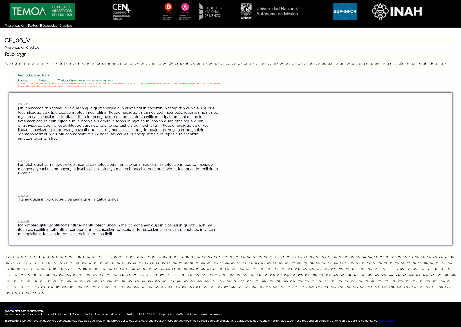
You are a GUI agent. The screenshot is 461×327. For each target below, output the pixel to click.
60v (215, 263)
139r (321, 274)
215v (41, 293)
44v (37, 263)
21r (222, 63)
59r (197, 263)
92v (145, 269)
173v (346, 281)
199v (261, 287)
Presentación (15, 25)
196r (211, 287)
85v (61, 269)
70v (336, 263)
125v (135, 274)
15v (159, 63)
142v (369, 274)
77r (409, 263)
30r (330, 63)
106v (326, 269)
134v (258, 274)
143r (376, 274)
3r (33, 63)
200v (276, 287)
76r (397, 263)
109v (369, 269)
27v (300, 63)
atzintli (58, 134)
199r (254, 287)
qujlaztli (191, 225)
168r (271, 281)
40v (441, 256)
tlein (198, 108)
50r (101, 263)
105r (304, 269)
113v (421, 269)
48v (84, 263)
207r (370, 287)
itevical (116, 134)
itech (127, 169)
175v (373, 281)
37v (419, 63)
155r (89, 281)
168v (278, 281)
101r (248, 269)
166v (249, 281)
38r (425, 63)
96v (192, 269)
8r (79, 63)
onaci (137, 169)
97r (197, 269)
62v (239, 263)
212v (447, 287)
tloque (114, 112)
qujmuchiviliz (145, 125)
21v (228, 63)
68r (305, 263)
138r (307, 274)
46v (60, 263)
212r (441, 287)
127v (162, 274)
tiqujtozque (61, 112)
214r (21, 293)
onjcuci (39, 169)
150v (29, 281)
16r (165, 63)
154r (75, 281)
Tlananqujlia (29, 199)
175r (366, 281)
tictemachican (30, 121)
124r (115, 274)
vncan (173, 229)
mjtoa (62, 121)
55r (158, 263)
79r (432, 263)
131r (211, 274)
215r (35, 293)
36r (401, 63)
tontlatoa (69, 117)
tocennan (186, 169)
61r (221, 263)
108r (347, 269)
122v (94, 274)
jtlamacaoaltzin (38, 108)
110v (382, 269)
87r (79, 269)
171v (319, 281)
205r (340, 287)
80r (443, 263)
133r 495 (23, 195)
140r (335, 274)
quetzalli (96, 130)
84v (49, 269)
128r (169, 274)
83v (37, 269)
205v (348, 287)
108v (354, 269)
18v (193, 63)
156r (102, 281)
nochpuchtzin (146, 134)
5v (56, 63)
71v (347, 263)
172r (326, 281)
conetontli (79, 229)
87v (85, 269)
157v (122, 281)
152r (48, 281)
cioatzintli (133, 108)
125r (128, 274)
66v (287, 263)
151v (42, 281)
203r (311, 287)
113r (415, 269)
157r (116, 281)
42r (7, 263)
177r (393, 281)
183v (36, 287)
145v (411, 274)
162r (185, 281)
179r (421, 281)
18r (187, 63)
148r (446, 274)
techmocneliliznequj (175, 112)
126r (141, 274)
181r (449, 281)
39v (443, 63)
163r (199, 281)
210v (421, 287)
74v (380, 263)
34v (383, 63)
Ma (20, 225)
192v (163, 287)
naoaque (129, 112)
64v (263, 263)
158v (136, 281)
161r (171, 281)
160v (165, 281)
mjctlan (24, 117)
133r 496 (23, 221)
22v (240, 63)
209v (407, 287)
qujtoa (113, 199)
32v (359, 63)
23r (246, 63)
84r (43, 269)
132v (230, 274)
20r (211, 63)
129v (189, 274)
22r (234, 63)
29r (318, 63)
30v (336, 63)
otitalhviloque (30, 125)
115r (441, 269)
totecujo (59, 108)
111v (395, 269)
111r (389, 269)
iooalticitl (26, 173)
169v (292, 281)
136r (279, 274)
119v (54, 274)
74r (375, 263)
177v (400, 281)
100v (241, 269)
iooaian (49, 117)
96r (186, 269)
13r (131, 63)
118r (34, 274)
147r (432, 274)
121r (75, 274)
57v (186, 263)
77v (414, 263)
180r (434, 281)
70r (330, 263)
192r (156, 287)
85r (55, 269)
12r (120, 63)
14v (148, 63)
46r (54, 263)
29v (324, 63)
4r (42, 63)
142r (363, 274)
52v (129, 263)
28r (306, 63)
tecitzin (206, 169)
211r (428, 287)
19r (199, 63)
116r (8, 274)
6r (61, 63)
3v (38, 63)
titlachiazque (40, 130)
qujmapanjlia (105, 108)
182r (15, 287)
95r (174, 269)
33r (365, 63)
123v (108, 274)
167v (263, 281)
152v (55, 281)
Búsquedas (48, 25)
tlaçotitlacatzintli (61, 225)
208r (385, 287)
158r (129, 281)
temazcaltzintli (150, 229)
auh (189, 108)
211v (434, 287)
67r (294, 263)
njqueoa (59, 164)
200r (268, 287)
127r (155, 274)
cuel (212, 108)
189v (122, 287)
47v (72, 263)
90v (122, 269)
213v (14, 293)
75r (386, 263)
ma (119, 117)
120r (61, 274)
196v (219, 287)
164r (213, 281)
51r (113, 263)
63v (251, 263)
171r (313, 281)
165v (235, 281)
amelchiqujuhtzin (35, 164)
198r (239, 287)
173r (339, 281)
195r (198, 287)
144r (390, 274)
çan (147, 112)
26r (282, 63)
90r (116, 269)
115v (448, 269)
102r (261, 269)
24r (258, 63)
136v (286, 274)
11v (115, 63)
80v (449, 263)
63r (245, 263)
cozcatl (81, 130)
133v (244, 274)
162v (192, 281)
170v (306, 281)
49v (95, 263)
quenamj (80, 108)
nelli (95, 125)
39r (437, 63)
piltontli (57, 229)
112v (408, 269)
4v (47, 63)
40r (435, 256)
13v (137, 63)
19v (205, 63)
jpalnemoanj (175, 117)
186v (79, 287)
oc (153, 112)
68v (312, 263)
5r (52, 63)
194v (191, 287)
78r (420, 263)
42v (13, 263)
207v (377, 287)
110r (376, 269)
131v (217, 274)
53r (135, 263)
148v (453, 274)
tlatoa (101, 199)
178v (414, 281)
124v (121, 274)
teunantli (85, 225)
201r (283, 287)
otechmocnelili (90, 112)
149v (15, 281)
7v (74, 63)
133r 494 (23, 160)
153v (68, 281)
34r (377, 63)
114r (428, 269)
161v (178, 281)
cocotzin (155, 108)
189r (114, 287)
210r (414, 287)
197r (226, 287)
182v (22, 287)
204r (326, 287)
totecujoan (106, 164)
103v (283, 269)
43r (19, 263)
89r (104, 269)
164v (221, 281)
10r (98, 63)
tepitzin (171, 134)
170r (299, 281)
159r (143, 281)
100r (233, 269)
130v (204, 274)
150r (22, 281)
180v (442, 281)
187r (86, 287)
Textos (32, 25)
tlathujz (126, 125)
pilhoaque (54, 199)
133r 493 (23, 104)
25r (270, 63)
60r (209, 263)
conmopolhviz (77, 134)
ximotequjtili (35, 225)
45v (48, 263)
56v (175, 263)
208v (392, 287)
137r (293, 274)
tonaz (113, 125)
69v (324, 263)
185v (64, 287)
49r (90, 263)
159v (150, 281)
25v (276, 63)
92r (139, 269)
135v (272, 274)
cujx (46, 112)
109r (361, 269)
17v (182, 63)
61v (227, 263)
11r (109, 63)
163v (206, 281)
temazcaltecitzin (76, 234)
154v (82, 281)
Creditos (32, 47)
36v (407, 63)
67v (299, 263)
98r (209, 269)
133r (237, 274)
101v (255, 269)
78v (426, 263)
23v (252, 63)
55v (163, 263)
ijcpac (23, 130)
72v (358, 263)
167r (256, 281)
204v (333, 287)
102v (269, 269)
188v (108, 287)
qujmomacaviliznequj (124, 130)
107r (333, 269)
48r (78, 263)
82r (19, 269)
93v (156, 269)
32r (353, 63)
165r (228, 281)
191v (149, 287)
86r (67, 269)
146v (425, 274)
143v (383, 274)
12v (125, 63)
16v (171, 63)
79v (438, 263)
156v (109, 281)
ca (140, 112)
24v (263, 63)
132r (224, 274)
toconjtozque (29, 112)
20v (216, 63)
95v (180, 269)
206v (363, 287)
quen (169, 121)
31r (342, 63)
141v (356, 274)
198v (247, 287)
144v (397, 274)
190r (129, 287)
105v (311, 269)
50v (107, 263)
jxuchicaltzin (88, 169)
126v (148, 274)
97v (203, 269)
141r (349, 274)
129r (183, 274)
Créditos (66, 25)
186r (71, 287)
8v (83, 63)
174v (359, 281)
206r (355, 287)
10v (104, 63)
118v (41, 274)
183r (29, 287)
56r (169, 263)
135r (265, 274)
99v (227, 269)
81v (13, 269)
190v (136, 287)
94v (168, 269)
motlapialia (27, 234)
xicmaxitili (36, 229)
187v (93, 287)
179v (427, 281)
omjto (105, 121)
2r (24, 63)
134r (251, 274)
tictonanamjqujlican (141, 164)
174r (353, 281)
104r (290, 269)
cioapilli (171, 225)
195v (204, 287)
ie (205, 108)
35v (395, 63)
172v (333, 281)
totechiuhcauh (107, 225)
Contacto (11, 307)
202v (304, 287)
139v (328, 274)
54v (152, 263)
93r (150, 269)
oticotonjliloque (67, 125)
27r (294, 63)
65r (269, 263)
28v (312, 63)
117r (21, 274)
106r (318, 269)
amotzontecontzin (34, 138)
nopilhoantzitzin (82, 164)
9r (88, 63)
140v (343, 274)
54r (146, 263)
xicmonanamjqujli (143, 225)
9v (93, 63)
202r (297, 287)
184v (50, 287)
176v (387, 281)
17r (176, 63)
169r (285, 281)
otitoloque (184, 121)
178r (407, 281)
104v (297, 269)
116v (14, 274)
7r (70, 63)
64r (257, 263)
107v (340, 269)
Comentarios (386, 320)
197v (232, 287)
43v (25, 263)
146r (418, 274)
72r (352, 263)
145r (404, 274)
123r (101, 274)
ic (90, 108)
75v (391, 263)
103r (276, 269)
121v (81, 274)
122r (88, 274)
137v (300, 274)
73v (369, 263)
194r (184, 287)
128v (176, 274)
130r (196, 274)
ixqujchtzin (194, 130)
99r (221, 269)
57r (180, 263)
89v (110, 269)
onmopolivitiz (30, 134)
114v (434, 269)
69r (318, 263)
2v (29, 63)
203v (319, 287)
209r (399, 287)
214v (28, 293)
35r (389, 63)
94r (162, 269)
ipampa (200, 112)
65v (275, 263)
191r (143, 287)
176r (379, 281)
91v (133, 269)
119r (48, 274)
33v (371, 63)
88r (91, 269)
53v (141, 263)
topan (121, 121)
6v (65, 63)
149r (8, 281)
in (21, 108)
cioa (68, 199)
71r (341, 263)
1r (16, 63)
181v (8, 287)
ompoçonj (62, 169)
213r (8, 293)
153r (62, 281)
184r (43, 287)
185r (57, 287)
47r (66, 263)
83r (31, 269)
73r (363, 263)
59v (203, 263)
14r (142, 63)
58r (192, 263)
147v (439, 274)
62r (233, 263)
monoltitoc (189, 229)
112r (402, 269)
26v (288, 63)
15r (153, 63)
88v (97, 269)
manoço (25, 169)
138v (314, 274)
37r (413, 63)
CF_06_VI (18, 40)
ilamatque (82, 199)
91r (127, 269)
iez (126, 134)
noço (85, 121)
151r (35, 281)
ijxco (205, 125)
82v (25, 269)
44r (31, 263)
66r (281, 263)
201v (290, 287)
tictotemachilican (143, 117)
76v (403, 263)
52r (124, 263)
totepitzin (176, 108)
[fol (54, 138)
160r (157, 281)
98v (215, 269)
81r (7, 269)
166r (242, 281)
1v (20, 63)
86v (73, 269)
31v (348, 63)
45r (42, 263)
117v (27, 274)
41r (447, 256)
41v (452, 256)
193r (170, 287)
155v (95, 281)
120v (68, 274)
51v (118, 263)
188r (100, 287)
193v (177, 287)
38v (431, 63)
